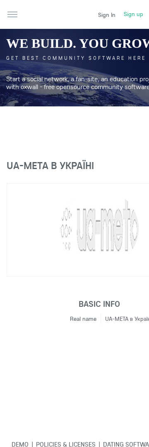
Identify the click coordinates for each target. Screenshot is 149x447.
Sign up (133, 14)
